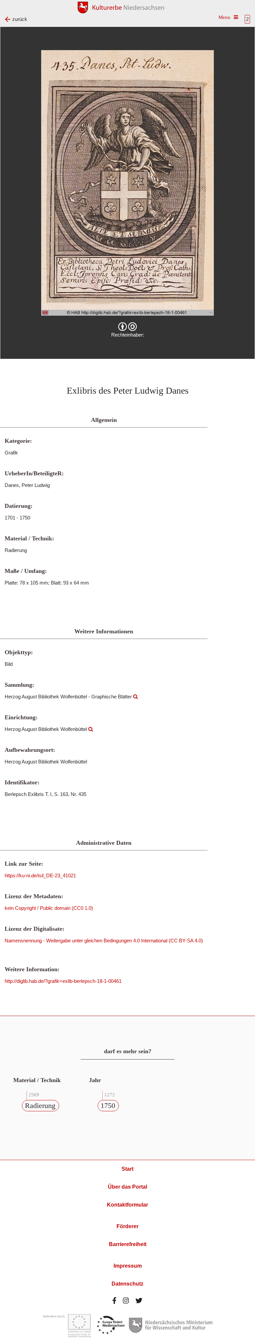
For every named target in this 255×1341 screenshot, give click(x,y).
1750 (108, 1105)
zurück (19, 19)
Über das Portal (127, 1187)
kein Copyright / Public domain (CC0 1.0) (49, 908)
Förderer (127, 1226)
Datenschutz (127, 1284)
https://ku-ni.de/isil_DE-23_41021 (40, 875)
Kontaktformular (127, 1205)
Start (127, 1169)
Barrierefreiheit (127, 1244)
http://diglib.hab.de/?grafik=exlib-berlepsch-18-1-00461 (63, 981)
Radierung (40, 1105)
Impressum (128, 1266)
